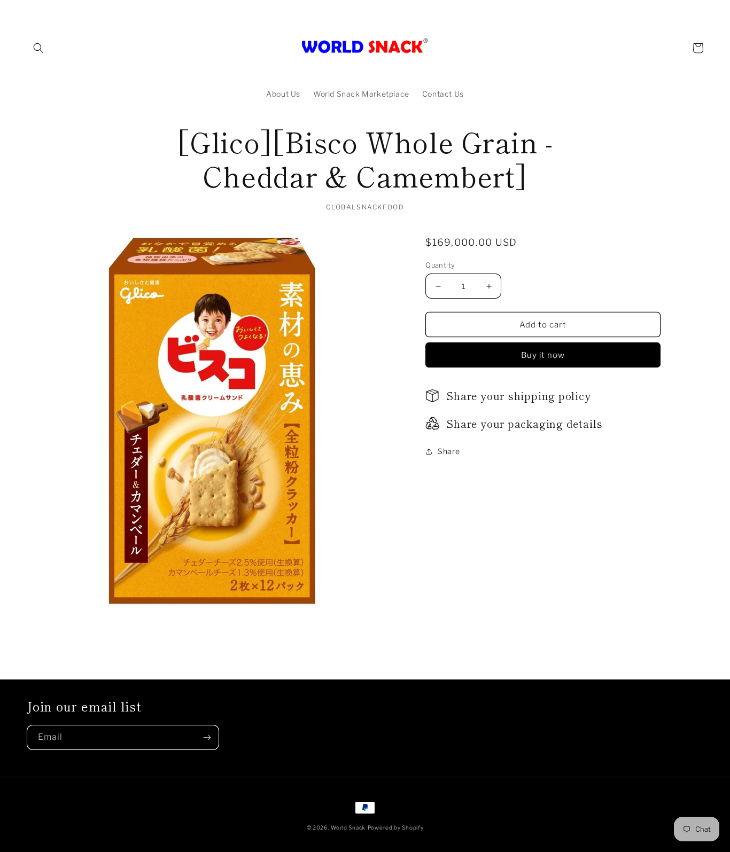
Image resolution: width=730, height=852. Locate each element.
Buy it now (543, 355)
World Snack (348, 827)
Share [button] (449, 451)
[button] (38, 48)
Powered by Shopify (396, 827)
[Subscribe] (207, 737)
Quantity (440, 265)
